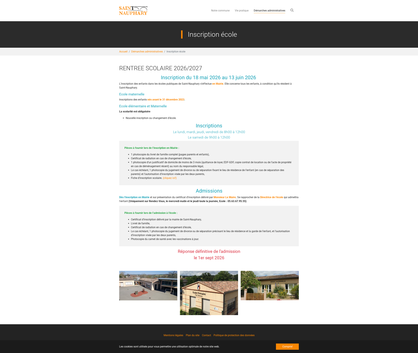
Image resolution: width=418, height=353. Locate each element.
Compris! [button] (287, 346)
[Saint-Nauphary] (140, 10)
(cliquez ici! (169, 178)
